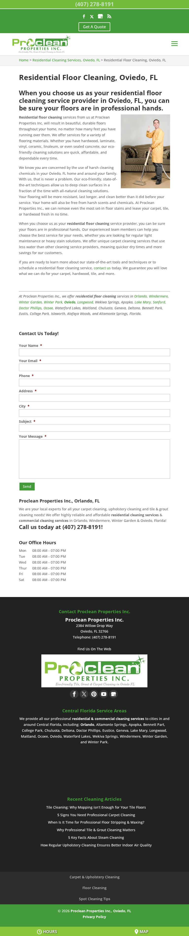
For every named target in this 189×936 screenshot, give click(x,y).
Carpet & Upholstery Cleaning (95, 877)
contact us (102, 268)
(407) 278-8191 (94, 4)
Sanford (159, 302)
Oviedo (69, 302)
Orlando (140, 296)
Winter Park (53, 302)
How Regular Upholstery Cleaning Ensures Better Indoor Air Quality (96, 845)
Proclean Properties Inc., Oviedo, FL (101, 911)
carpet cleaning (94, 509)
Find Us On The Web (94, 649)
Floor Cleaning (94, 887)
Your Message (33, 436)
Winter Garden (30, 302)
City (24, 406)
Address (28, 391)
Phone (26, 376)
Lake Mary (143, 302)
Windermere (158, 296)
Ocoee (48, 308)
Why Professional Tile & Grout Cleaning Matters (96, 829)
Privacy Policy (94, 916)
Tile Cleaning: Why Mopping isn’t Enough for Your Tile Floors (96, 807)
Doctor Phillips (30, 308)
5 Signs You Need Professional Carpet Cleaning (96, 815)
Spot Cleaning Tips (94, 898)
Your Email (30, 361)
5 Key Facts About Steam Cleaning (96, 837)
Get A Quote (94, 26)
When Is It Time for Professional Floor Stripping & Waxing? (96, 822)
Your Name (30, 345)
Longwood (85, 302)
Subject (27, 421)
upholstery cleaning (125, 509)
